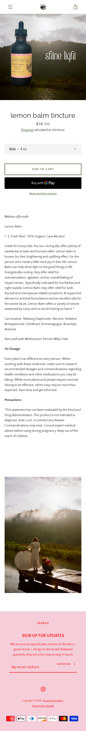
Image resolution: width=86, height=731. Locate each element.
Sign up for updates (43, 635)
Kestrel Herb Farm (53, 700)
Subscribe (64, 664)
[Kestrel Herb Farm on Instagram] (43, 689)
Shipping (27, 130)
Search (43, 623)
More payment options (43, 193)
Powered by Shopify (43, 706)
